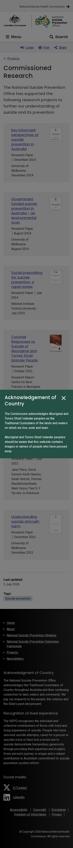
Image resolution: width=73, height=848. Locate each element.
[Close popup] (63, 398)
